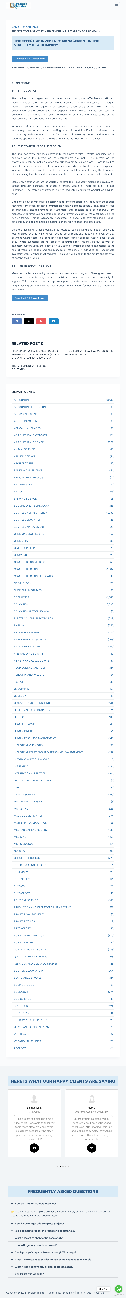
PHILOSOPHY (22, 879)
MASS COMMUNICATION (28, 815)
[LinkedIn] (54, 321)
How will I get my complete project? (36, 1245)
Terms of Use (84, 1292)
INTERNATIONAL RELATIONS (31, 773)
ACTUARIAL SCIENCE (26, 414)
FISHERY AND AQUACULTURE (31, 660)
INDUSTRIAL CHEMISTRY (28, 745)
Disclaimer (69, 1292)
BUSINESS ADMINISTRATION (30, 512)
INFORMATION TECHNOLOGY (31, 759)
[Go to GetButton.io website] (119, 1295)
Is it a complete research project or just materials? (45, 1230)
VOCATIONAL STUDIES (27, 1041)
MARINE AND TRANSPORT (29, 801)
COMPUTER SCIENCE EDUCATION (34, 576)
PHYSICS (19, 886)
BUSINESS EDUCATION (27, 519)
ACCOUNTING (22, 399)
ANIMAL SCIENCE (24, 449)
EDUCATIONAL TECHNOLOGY (31, 611)
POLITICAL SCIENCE (26, 900)
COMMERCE (21, 554)
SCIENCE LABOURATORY (29, 970)
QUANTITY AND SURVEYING (31, 956)
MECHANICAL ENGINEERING (31, 829)
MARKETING (21, 808)
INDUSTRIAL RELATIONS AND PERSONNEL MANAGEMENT (48, 752)
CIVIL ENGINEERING (25, 547)
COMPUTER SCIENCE (26, 569)
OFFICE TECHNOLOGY (27, 857)
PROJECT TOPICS (24, 921)
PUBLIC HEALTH (23, 942)
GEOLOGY (20, 695)
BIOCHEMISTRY (23, 484)
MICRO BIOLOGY (23, 843)
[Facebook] (17, 321)
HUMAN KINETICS (24, 731)
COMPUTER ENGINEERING (29, 562)
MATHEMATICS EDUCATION (30, 822)
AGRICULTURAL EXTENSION (30, 435)
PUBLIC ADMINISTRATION (29, 935)
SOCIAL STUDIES (24, 984)
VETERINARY (21, 1034)
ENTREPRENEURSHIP (26, 632)
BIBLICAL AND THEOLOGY (29, 477)
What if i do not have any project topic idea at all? (44, 1266)
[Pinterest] (41, 321)
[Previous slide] (14, 1116)
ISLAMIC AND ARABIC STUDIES (32, 780)
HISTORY (19, 717)
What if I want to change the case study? (39, 1237)
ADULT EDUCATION (25, 421)
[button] (57, 1166)
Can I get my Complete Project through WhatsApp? (45, 1252)
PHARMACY (21, 872)
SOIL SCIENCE (22, 998)
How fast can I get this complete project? (39, 1223)
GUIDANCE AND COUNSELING (32, 702)
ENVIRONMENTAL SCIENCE (30, 639)
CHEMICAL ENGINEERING (29, 533)
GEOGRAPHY (21, 688)
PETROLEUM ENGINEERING (30, 865)
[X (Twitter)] (29, 321)
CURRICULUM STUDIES (28, 590)
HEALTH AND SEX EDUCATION (32, 709)
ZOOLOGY (20, 1048)
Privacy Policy (53, 1292)
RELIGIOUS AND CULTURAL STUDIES (36, 963)
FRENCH (19, 681)
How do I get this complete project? (36, 1203)
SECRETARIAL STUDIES (27, 977)
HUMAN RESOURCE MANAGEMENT (35, 738)
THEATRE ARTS (23, 1012)
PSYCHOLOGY (22, 928)
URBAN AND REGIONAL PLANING (33, 1027)
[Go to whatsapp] (118, 1289)
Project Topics (36, 1292)
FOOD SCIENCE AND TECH (30, 667)
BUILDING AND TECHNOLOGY (32, 505)
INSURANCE (21, 766)
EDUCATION (21, 604)
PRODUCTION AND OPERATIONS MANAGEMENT (42, 907)
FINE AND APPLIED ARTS (28, 653)
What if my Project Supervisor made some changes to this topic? (54, 1259)
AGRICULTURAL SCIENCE (29, 442)
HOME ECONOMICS (25, 724)
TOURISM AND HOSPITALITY (31, 1020)
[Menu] (117, 5)
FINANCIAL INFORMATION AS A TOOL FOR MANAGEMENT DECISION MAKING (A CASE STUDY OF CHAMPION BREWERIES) (35, 354)
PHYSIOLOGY (22, 893)
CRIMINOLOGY (22, 583)
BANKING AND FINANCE (28, 470)
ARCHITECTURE (23, 463)
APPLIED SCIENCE (25, 456)
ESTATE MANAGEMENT (27, 646)
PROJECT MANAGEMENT (29, 914)
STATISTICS (21, 1005)
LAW (16, 787)
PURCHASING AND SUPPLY (30, 949)
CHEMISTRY (21, 540)
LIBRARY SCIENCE (24, 794)
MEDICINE (20, 836)
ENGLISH (19, 625)
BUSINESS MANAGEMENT (29, 526)
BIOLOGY (19, 491)
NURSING (19, 850)
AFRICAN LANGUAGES (27, 428)
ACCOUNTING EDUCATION (30, 407)
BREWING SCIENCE (25, 498)
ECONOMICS (21, 597)
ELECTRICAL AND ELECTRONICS (33, 618)
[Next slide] (112, 1116)
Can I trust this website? (29, 1273)
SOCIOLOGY (21, 991)
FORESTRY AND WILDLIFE (29, 674)
